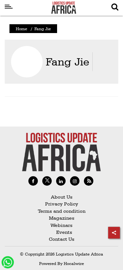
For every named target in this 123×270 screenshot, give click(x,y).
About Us (62, 197)
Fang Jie (67, 61)
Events (61, 232)
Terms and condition (61, 211)
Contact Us (61, 239)
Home (21, 28)
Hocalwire (74, 263)
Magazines (61, 218)
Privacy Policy (61, 204)
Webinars (61, 225)
